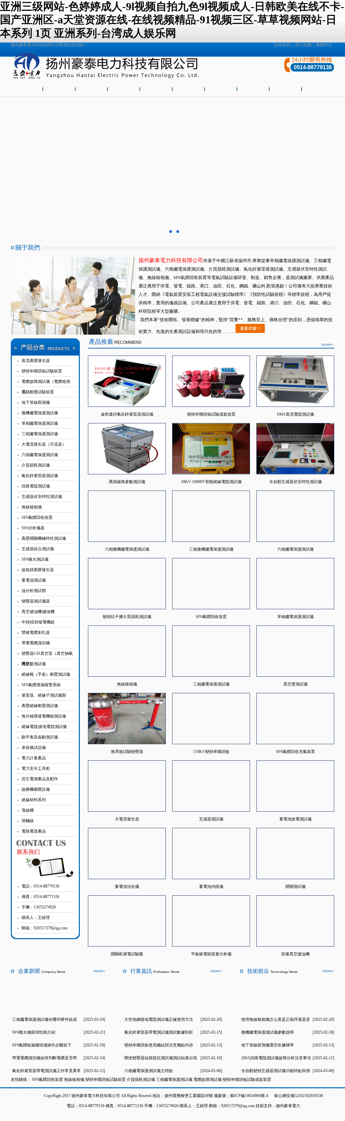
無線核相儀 (32, 507)
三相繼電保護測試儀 (40, 433)
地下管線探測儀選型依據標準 (267, 1045)
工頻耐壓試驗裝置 (38, 392)
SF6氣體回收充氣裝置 (295, 751)
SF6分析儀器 (33, 528)
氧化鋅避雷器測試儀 (40, 475)
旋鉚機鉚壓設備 (36, 789)
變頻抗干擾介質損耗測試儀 (127, 616)
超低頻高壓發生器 (38, 569)
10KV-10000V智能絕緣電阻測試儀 (211, 481)
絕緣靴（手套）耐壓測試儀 (46, 674)
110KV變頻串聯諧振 (211, 751)
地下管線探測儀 (36, 402)
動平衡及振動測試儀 (40, 737)
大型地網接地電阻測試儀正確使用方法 (158, 1019)
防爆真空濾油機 (295, 954)
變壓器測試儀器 (36, 601)
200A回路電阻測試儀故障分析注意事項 (276, 1058)
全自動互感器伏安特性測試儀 (295, 481)
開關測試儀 (295, 886)
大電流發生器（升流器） (44, 444)
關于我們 (27, 247)
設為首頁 (282, 45)
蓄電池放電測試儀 (295, 819)
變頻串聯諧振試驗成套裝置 (211, 414)
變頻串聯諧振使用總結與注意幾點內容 (158, 1045)
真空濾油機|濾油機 (38, 611)
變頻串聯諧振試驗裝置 (42, 371)
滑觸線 (28, 820)
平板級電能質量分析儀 (211, 954)
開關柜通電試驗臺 (127, 954)
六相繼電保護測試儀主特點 (148, 1070)
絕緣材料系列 (34, 799)
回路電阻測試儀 (36, 486)
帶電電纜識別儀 (36, 643)
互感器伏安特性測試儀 (42, 496)
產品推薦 (101, 341)
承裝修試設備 (34, 747)
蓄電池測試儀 (34, 580)
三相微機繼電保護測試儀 (211, 549)
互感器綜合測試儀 (38, 549)
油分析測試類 (34, 590)
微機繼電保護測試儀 (40, 413)
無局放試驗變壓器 (127, 751)
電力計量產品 (34, 758)
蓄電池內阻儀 (211, 886)
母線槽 (28, 810)
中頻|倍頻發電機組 (38, 622)
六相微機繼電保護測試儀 (127, 549)
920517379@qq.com (238, 1105)
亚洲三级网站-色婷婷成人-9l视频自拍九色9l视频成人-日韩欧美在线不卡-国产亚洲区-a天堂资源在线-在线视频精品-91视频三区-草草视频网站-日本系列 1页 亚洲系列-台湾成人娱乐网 (172, 19)
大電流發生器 (127, 819)
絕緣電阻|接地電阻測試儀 (44, 726)
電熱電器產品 (34, 831)
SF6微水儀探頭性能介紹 (33, 1032)
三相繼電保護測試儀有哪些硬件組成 (44, 1019)
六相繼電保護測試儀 (40, 454)
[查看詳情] (250, 331)
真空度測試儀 (34, 664)
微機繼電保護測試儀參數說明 (267, 1032)
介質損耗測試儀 (36, 465)
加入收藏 (303, 45)
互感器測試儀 (211, 819)
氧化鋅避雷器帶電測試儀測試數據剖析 (158, 1032)
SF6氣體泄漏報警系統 (41, 684)
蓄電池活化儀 (127, 886)
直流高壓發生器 (36, 360)
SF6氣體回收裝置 (37, 517)
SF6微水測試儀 (35, 559)
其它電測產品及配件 (40, 779)
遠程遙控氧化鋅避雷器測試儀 (127, 414)
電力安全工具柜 (36, 768)
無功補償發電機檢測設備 (44, 716)
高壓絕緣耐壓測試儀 (40, 705)
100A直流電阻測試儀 (295, 414)
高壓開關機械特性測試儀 (44, 538)
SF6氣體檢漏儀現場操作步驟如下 (41, 1045)
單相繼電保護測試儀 (40, 423)
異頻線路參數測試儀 (127, 481)
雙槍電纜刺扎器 (36, 632)
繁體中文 (324, 45)
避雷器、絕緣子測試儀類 (44, 695)
